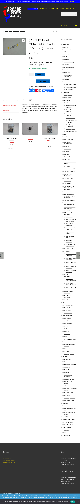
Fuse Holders (67, 310)
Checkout (51, 8)
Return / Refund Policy (9, 462)
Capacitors (67, 100)
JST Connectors (68, 251)
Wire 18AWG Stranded (71, 84)
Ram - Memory (67, 342)
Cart (57, 8)
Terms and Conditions (9, 460)
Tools (65, 432)
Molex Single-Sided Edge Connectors (70, 245)
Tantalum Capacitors (71, 131)
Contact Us (68, 8)
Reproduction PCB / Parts (68, 419)
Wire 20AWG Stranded (71, 87)
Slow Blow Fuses (68, 313)
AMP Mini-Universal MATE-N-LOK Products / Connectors (70, 196)
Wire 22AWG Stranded (71, 89)
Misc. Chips (67, 334)
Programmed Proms (71, 339)
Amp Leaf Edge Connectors (69, 224)
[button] (23, 40)
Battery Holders (68, 95)
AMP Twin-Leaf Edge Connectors (71, 228)
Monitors (51, 86)
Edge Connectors (68, 217)
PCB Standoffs (67, 149)
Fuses (63, 302)
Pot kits (68, 166)
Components (16, 31)
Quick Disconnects (68, 300)
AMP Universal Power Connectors (69, 213)
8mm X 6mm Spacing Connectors (71, 288)
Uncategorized (66, 435)
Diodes (66, 137)
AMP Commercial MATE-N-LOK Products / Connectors (70, 187)
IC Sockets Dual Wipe (69, 248)
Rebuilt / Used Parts (67, 417)
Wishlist (62, 8)
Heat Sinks (67, 331)
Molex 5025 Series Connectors (68, 292)
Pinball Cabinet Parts (69, 392)
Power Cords (67, 72)
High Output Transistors (70, 364)
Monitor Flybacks (68, 369)
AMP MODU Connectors (69, 200)
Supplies (66, 430)
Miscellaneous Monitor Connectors (69, 275)
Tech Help (17, 24)
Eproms (66, 326)
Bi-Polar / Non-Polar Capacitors (71, 106)
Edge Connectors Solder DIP (70, 232)
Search (75, 14)
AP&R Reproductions (69, 422)
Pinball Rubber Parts (69, 400)
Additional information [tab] (9, 105)
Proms (65, 336)
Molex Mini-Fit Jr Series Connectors (69, 296)
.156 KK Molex (67, 183)
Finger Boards (67, 54)
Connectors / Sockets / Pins (69, 169)
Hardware (66, 56)
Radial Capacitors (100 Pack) (72, 125)
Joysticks (66, 64)
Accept (73, 501)
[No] (78, 501)
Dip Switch (68, 157)
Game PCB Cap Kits (69, 406)
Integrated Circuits (67, 321)
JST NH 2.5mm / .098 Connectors (71, 258)
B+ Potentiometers (69, 362)
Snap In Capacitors (70, 129)
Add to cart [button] (11, 148)
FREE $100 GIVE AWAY (33, 8)
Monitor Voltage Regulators (68, 375)
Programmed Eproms (71, 328)
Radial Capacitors (70, 118)
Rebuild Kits (65, 403)
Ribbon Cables (67, 318)
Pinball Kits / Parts (67, 386)
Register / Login (43, 8)
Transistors (67, 348)
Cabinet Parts (65, 44)
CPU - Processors (68, 323)
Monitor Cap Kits (68, 367)
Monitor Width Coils (69, 379)
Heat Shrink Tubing (69, 62)
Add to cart (40, 74)
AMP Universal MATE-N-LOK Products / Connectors (69, 208)
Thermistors (67, 159)
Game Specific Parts (67, 315)
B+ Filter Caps (67, 359)
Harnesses (66, 59)
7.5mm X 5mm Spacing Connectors (71, 283)
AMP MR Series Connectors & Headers (69, 203)
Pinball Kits (67, 395)
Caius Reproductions (69, 424)
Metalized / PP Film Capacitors (70, 114)
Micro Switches (68, 70)
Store (10, 24)
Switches (66, 154)
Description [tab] (6, 101)
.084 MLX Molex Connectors (67, 174)
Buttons (66, 47)
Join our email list (27, 24)
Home (5, 24)
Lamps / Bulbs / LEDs (69, 67)
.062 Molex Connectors (69, 171)
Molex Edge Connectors (69, 241)
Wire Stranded (67, 82)
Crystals (66, 134)
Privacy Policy (7, 458)
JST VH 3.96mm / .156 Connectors (71, 267)
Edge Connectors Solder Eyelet (70, 236)
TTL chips (66, 351)
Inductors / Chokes (68, 139)
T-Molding (66, 79)
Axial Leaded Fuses (69, 305)
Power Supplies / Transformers (68, 75)
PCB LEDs (66, 146)
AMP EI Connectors (68, 192)
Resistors (22, 31)
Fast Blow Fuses (68, 307)
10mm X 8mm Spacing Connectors (71, 279)
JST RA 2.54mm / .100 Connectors (71, 263)
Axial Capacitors (70, 103)
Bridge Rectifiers (68, 97)
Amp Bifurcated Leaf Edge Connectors (71, 220)
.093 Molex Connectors (69, 178)
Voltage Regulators (69, 354)
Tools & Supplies (66, 427)
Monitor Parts (44, 86)
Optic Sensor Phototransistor (68, 142)
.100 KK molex (67, 181)
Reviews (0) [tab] (6, 110)
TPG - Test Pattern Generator (68, 382)
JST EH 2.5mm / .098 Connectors (71, 254)
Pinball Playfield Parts (69, 398)
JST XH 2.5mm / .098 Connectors (71, 271)
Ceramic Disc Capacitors (69, 110)
